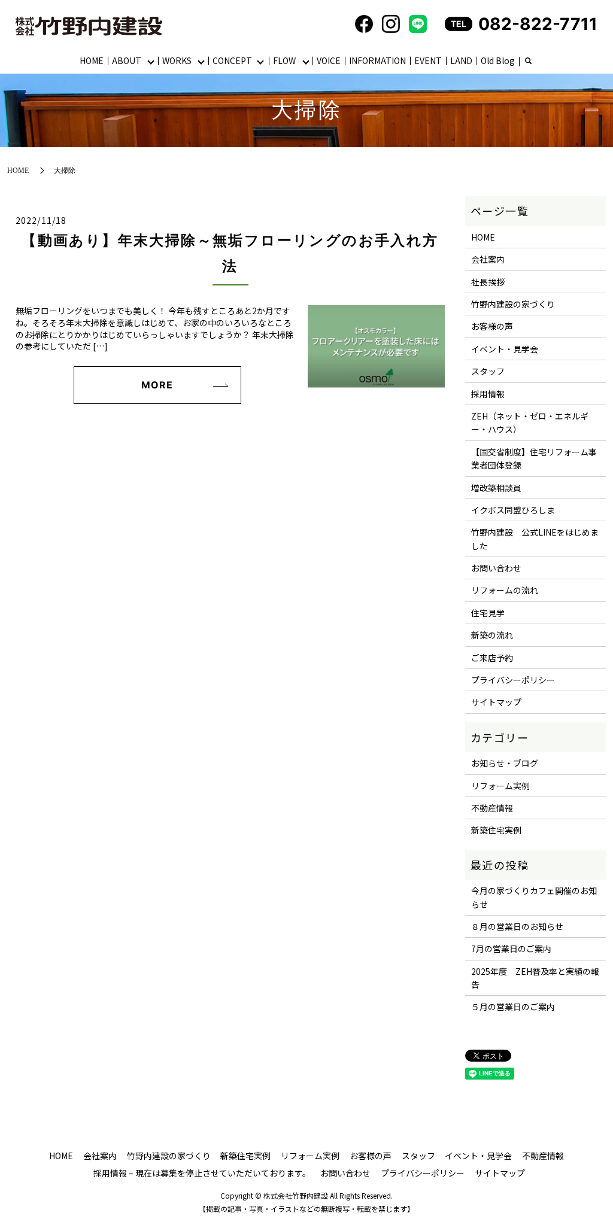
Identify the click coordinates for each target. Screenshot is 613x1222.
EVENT (428, 60)
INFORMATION (377, 60)
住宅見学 (488, 613)
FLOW (284, 60)
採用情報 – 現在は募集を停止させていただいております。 (202, 1173)
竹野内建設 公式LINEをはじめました (535, 538)
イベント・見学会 (504, 349)
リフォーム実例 (500, 786)
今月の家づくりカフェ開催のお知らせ (534, 897)
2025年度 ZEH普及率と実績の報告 (535, 977)
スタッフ (488, 371)
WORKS (177, 60)
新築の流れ (492, 635)
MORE (157, 385)
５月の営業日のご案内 (513, 1007)
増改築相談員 (496, 488)
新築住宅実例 (496, 830)
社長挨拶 (488, 282)
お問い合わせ (496, 568)
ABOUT (126, 60)
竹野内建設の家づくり (513, 304)
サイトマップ (496, 702)
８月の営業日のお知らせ (517, 926)
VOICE (329, 60)
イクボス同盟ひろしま (513, 510)
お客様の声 (492, 326)
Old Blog (498, 60)
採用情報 (488, 394)
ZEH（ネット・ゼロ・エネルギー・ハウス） (529, 422)
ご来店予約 (492, 658)
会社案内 (488, 259)
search (528, 62)
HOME (92, 60)
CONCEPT (232, 60)
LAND (461, 60)
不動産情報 (492, 808)
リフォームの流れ (504, 590)
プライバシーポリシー (513, 680)
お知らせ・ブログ (504, 763)
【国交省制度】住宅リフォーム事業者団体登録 (534, 458)
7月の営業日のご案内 (511, 949)
